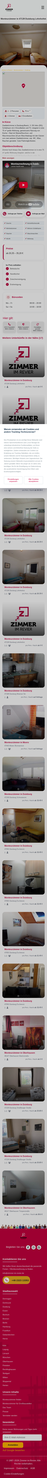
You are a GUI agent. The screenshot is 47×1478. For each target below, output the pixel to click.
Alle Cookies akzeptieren (33, 480)
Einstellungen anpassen (13, 480)
